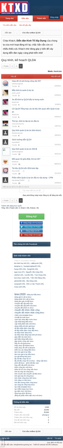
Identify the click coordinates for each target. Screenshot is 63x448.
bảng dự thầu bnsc (34, 294)
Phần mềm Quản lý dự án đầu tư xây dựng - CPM (32, 178)
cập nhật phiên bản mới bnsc (25, 324)
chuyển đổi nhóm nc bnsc (24, 308)
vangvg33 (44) (19, 284)
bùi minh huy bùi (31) (22, 263)
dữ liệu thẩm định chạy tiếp (24, 328)
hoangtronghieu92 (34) (32, 266)
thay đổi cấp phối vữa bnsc (25, 365)
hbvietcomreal (17, 133)
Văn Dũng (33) (31, 281)
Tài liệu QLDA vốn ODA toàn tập (25, 168)
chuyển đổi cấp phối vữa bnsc (26, 306)
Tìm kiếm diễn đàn (9, 25)
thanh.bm (58, 71)
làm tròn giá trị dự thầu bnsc (25, 354)
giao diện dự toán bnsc (23, 337)
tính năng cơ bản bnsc (23, 380)
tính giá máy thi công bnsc (24, 376)
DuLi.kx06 (15, 171)
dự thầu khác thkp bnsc (23, 332)
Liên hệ (49, 438)
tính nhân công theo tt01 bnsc (26, 378)
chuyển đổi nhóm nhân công (27, 310)
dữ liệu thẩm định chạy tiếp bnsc (26, 330)
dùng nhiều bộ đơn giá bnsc (25, 326)
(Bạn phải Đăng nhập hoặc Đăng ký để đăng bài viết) (42, 195)
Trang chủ (10, 18)
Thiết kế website (39, 445)
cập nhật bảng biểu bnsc (24, 322)
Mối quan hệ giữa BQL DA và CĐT (26, 159)
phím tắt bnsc (20, 363)
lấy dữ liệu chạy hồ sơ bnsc (25, 361)
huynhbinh (16, 142)
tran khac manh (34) (21, 278)
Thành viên (41, 18)
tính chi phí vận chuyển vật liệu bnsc (28, 374)
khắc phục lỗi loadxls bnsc (24, 345)
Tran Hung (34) (40, 275)
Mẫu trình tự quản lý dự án (23, 90)
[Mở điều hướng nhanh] (59, 32)
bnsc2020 (20, 294)
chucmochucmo (18, 124)
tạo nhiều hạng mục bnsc (24, 389)
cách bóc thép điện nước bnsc (26, 319)
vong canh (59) (19, 287)
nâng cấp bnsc (41, 361)
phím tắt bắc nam (32, 363)
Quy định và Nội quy (54, 442)
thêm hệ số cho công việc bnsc (26, 369)
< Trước (5, 66)
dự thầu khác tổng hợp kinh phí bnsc (28, 335)
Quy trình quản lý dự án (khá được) (26, 130)
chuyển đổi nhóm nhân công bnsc (29, 312)
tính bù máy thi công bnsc (24, 371)
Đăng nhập (54, 17)
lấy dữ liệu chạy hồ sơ (23, 359)
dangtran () (18, 266)
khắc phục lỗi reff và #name (25, 348)
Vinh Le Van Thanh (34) (35, 284)
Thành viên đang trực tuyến (11, 206)
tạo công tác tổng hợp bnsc (25, 385)
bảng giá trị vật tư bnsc (23, 297)
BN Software (53, 445)
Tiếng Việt (5, 438)
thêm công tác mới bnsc (23, 367)
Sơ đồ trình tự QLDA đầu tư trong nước (28, 99)
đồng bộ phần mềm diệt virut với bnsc (28, 395)
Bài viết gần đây (25, 25)
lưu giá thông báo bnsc (23, 356)
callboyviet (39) (36, 263)
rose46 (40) (28, 275)
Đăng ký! (31, 216)
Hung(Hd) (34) (32, 269)
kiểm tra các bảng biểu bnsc (25, 350)
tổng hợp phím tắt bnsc (23, 393)
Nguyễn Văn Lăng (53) (34, 272)
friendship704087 (18, 180)
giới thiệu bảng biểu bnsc (24, 339)
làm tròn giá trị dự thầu (23, 352)
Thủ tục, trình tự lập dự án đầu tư (25, 121)
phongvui (45, 415)
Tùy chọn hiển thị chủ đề (31, 190)
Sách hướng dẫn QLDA (21, 140)
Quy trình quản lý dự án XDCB (24, 149)
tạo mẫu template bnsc (23, 387)
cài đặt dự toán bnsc (22, 317)
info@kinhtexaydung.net (23, 445)
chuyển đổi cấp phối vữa (24, 303)
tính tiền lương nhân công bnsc (26, 382)
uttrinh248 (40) (19, 281)
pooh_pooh (16, 93)
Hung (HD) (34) (20, 269)
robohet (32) (18, 275)
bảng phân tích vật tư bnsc (24, 299)
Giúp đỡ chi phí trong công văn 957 (26, 81)
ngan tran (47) (19, 272)
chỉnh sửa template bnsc (24, 315)
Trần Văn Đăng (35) (37, 278)
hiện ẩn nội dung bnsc (23, 343)
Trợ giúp (58, 438)
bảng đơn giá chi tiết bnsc (24, 301)
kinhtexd (15, 162)
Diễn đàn (25, 18)
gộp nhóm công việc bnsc (24, 341)
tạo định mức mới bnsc (23, 391)
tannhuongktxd (17, 84)
